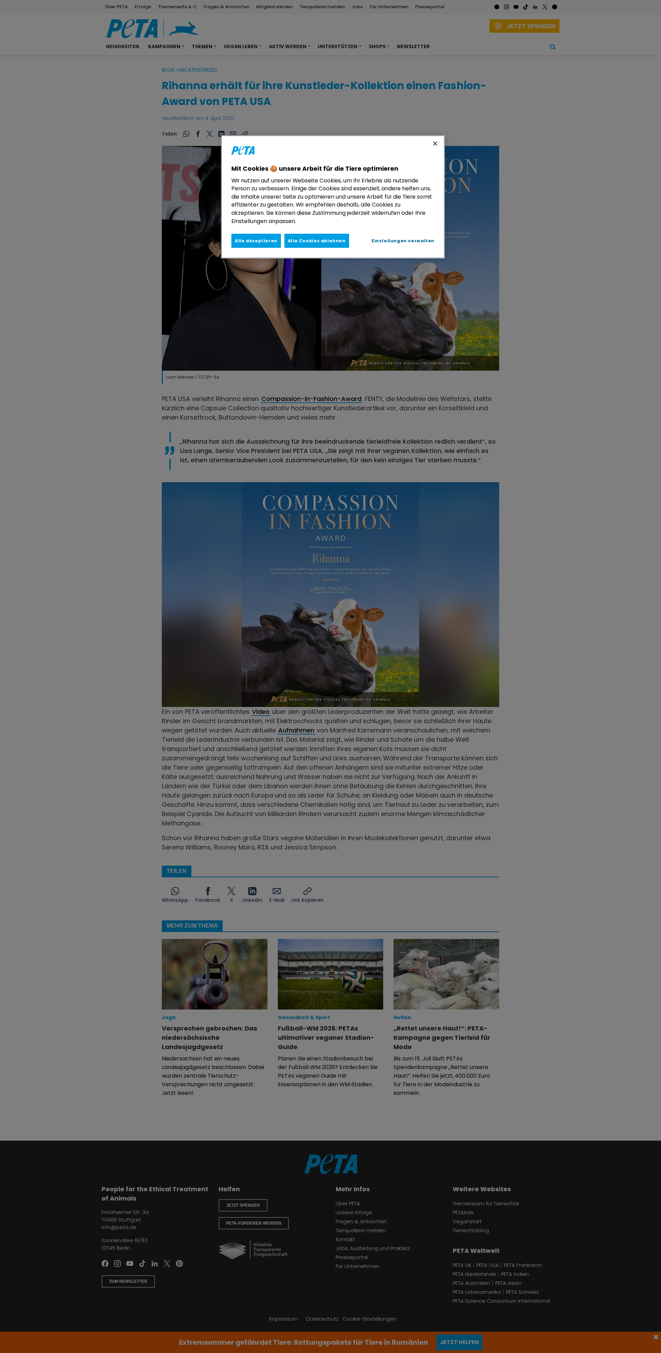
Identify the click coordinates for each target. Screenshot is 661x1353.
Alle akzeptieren (256, 241)
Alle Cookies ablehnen (317, 241)
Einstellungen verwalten (402, 241)
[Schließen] (435, 143)
